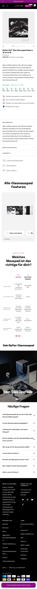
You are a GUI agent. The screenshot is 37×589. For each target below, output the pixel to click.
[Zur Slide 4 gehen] (18, 46)
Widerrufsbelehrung (9, 544)
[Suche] (7, 6)
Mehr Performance (9, 147)
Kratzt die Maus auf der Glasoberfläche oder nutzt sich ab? (18, 439)
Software (24, 555)
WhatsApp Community (24, 550)
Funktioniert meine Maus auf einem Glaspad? (15, 431)
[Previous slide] (3, 376)
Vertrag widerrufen (8, 561)
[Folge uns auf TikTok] (23, 504)
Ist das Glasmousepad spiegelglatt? (15, 423)
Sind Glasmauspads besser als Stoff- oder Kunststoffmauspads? (17, 416)
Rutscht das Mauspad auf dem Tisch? (15, 459)
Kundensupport (11, 165)
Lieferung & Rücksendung (15, 160)
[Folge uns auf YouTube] (32, 499)
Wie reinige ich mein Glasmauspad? (14, 466)
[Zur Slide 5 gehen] (20, 46)
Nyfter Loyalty (25, 545)
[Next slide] (34, 376)
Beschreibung (7, 122)
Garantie (5, 524)
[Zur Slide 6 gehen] (22, 46)
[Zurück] (3, 46)
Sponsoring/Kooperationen (9, 552)
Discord (4, 557)
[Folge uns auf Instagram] (27, 499)
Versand (21, 57)
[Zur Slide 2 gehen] (14, 46)
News (4, 531)
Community (6, 153)
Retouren (5, 528)
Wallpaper (24, 558)
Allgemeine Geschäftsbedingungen (9, 537)
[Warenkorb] (33, 6)
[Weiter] (34, 46)
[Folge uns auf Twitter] (23, 499)
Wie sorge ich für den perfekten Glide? (16, 447)
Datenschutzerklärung (27, 525)
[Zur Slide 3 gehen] (16, 46)
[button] (18, 53)
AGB (22, 537)
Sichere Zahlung (11, 170)
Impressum (24, 530)
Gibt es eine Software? (10, 472)
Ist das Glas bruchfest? (10, 453)
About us (23, 541)
